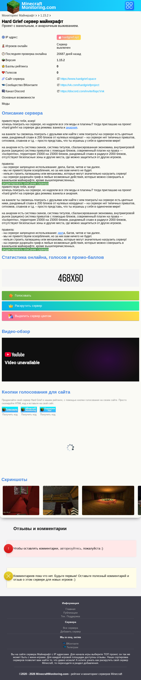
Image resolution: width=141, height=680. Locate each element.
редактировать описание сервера (25, 183)
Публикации (70, 612)
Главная (70, 609)
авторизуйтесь (70, 548)
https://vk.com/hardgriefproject (79, 85)
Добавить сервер (70, 631)
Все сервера (70, 627)
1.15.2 (61, 60)
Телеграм (72, 647)
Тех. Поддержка (70, 616)
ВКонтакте (72, 643)
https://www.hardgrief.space (78, 78)
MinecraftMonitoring (39, 5)
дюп (60, 232)
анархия (71, 127)
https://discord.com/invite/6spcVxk (82, 91)
